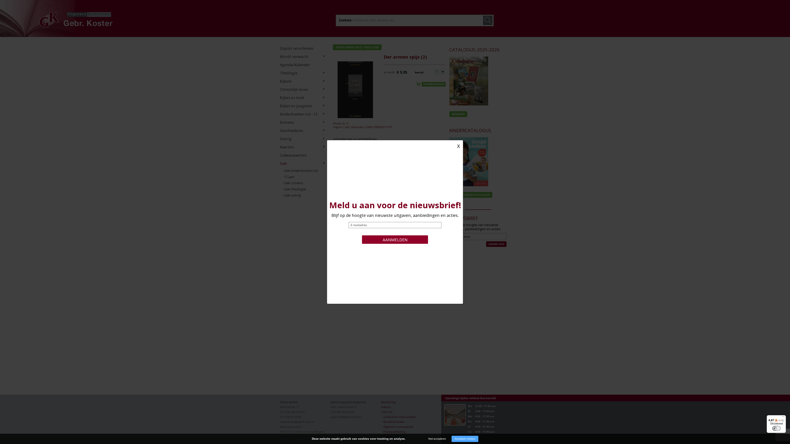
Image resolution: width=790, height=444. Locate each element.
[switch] (776, 428)
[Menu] (783, 417)
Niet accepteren (437, 438)
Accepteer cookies (465, 438)
